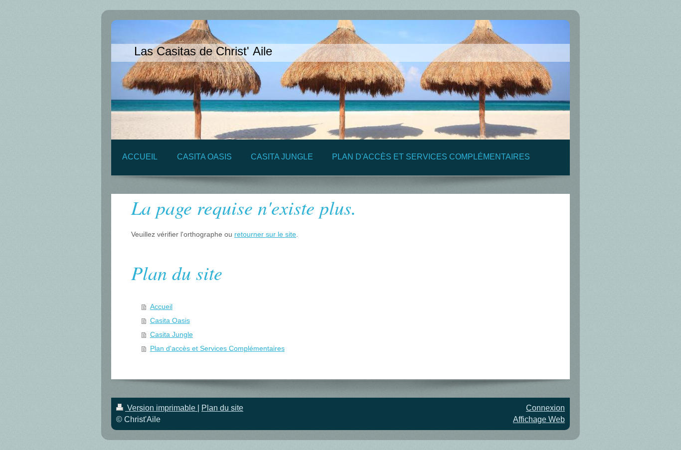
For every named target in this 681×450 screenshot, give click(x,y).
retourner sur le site (265, 234)
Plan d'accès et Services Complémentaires (217, 348)
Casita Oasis (170, 320)
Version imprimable (161, 408)
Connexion (545, 408)
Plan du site (222, 408)
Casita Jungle (171, 334)
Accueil (161, 306)
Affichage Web (539, 419)
